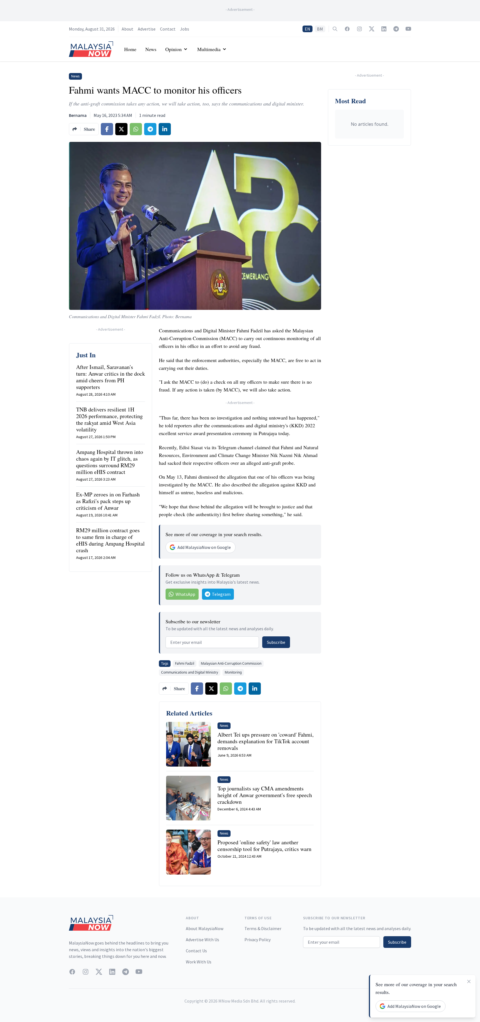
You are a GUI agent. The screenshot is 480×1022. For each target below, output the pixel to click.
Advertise (147, 29)
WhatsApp (185, 594)
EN (307, 29)
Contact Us (196, 950)
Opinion (173, 49)
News (150, 49)
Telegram (221, 594)
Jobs (184, 29)
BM (320, 29)
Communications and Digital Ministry (189, 672)
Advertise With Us (202, 939)
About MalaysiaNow (204, 928)
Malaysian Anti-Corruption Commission (231, 663)
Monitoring (233, 672)
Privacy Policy (257, 939)
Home (130, 49)
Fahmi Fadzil (184, 663)
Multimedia (209, 49)
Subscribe (276, 642)
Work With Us (198, 962)
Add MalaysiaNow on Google (204, 547)
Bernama (78, 115)
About (127, 29)
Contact (168, 29)
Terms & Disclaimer (262, 928)
